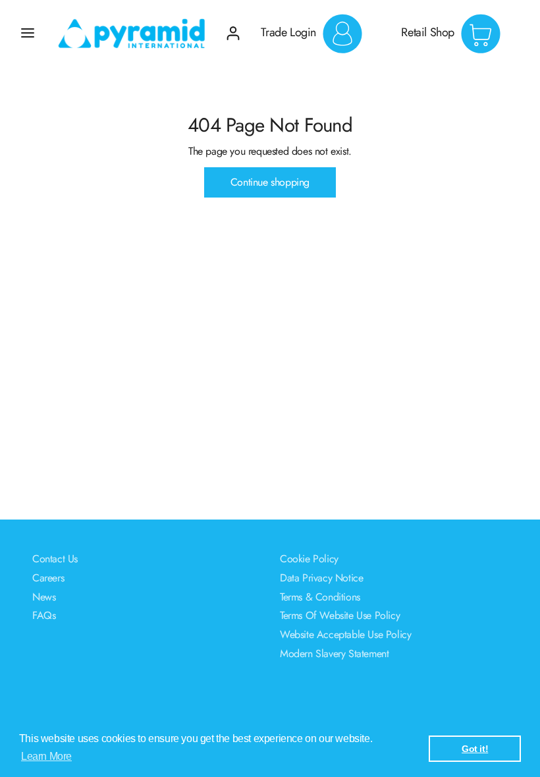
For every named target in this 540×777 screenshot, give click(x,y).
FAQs (43, 615)
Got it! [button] (475, 748)
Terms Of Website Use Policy (340, 615)
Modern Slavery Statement (334, 653)
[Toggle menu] (27, 33)
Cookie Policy (309, 558)
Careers (48, 577)
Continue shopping (270, 182)
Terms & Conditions (320, 596)
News (43, 596)
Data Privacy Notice (321, 577)
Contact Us (55, 558)
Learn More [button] (46, 756)
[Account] (233, 28)
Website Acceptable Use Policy (345, 634)
